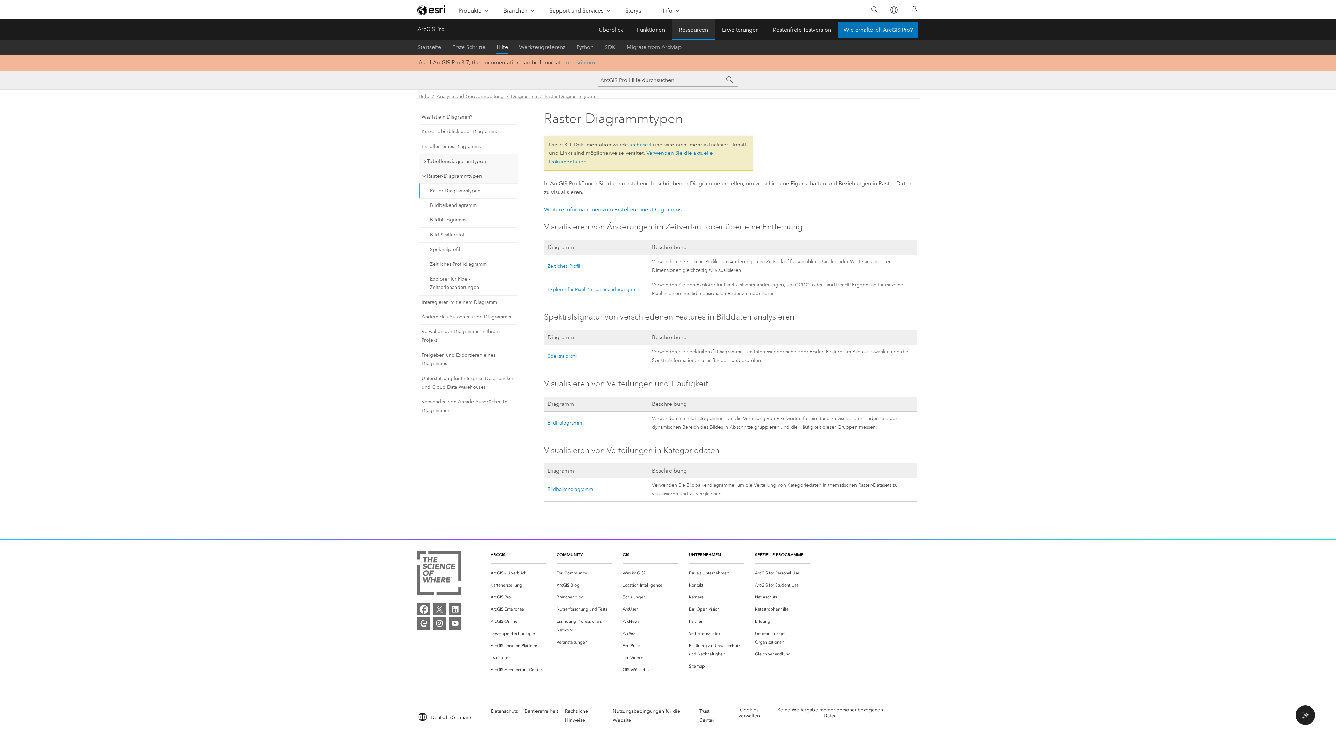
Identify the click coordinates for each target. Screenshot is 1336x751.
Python (585, 47)
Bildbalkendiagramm (453, 205)
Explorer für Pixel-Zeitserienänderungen (454, 283)
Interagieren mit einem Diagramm (459, 302)
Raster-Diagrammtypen (569, 96)
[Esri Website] (432, 10)
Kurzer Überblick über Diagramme (460, 132)
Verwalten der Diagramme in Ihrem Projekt (461, 336)
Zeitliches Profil (564, 266)
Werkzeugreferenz (542, 47)
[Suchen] (874, 9)
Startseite (429, 47)
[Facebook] (424, 609)
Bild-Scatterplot (447, 235)
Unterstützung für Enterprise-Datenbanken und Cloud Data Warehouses (468, 383)
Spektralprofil (445, 249)
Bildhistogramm (448, 220)
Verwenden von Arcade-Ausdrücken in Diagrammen (464, 406)
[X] (439, 609)
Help (424, 96)
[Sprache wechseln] (893, 9)
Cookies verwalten (749, 713)
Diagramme (524, 96)
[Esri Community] (424, 623)
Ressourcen (693, 29)
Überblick (611, 29)
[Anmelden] (914, 9)
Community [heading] (570, 554)
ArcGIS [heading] (498, 554)
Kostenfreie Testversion (802, 29)
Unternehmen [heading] (705, 554)
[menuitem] (518, 573)
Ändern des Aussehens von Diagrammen (467, 317)
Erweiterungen (740, 29)
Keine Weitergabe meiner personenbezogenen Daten (830, 713)
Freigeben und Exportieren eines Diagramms (458, 359)
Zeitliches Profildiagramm (458, 264)
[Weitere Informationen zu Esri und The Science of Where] (439, 574)
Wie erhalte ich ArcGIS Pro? (878, 29)
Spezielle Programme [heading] (779, 554)
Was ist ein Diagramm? (447, 117)
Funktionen (651, 29)
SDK (610, 47)
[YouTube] (455, 623)
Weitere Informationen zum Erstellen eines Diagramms (613, 209)
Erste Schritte (468, 47)
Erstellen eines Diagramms (451, 147)
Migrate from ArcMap (654, 47)
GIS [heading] (626, 554)
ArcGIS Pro (431, 29)
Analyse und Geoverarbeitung (470, 96)
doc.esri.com (578, 62)
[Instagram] (439, 623)
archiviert (640, 145)
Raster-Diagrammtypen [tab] (454, 176)
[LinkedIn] (455, 609)
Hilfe (502, 47)
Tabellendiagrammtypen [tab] (456, 161)
